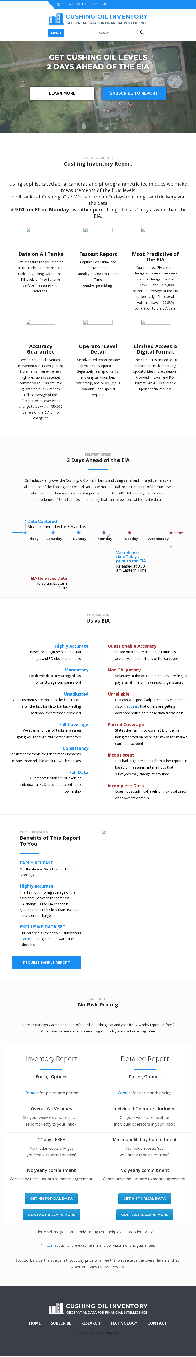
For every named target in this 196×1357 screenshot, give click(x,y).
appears (133, 706)
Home (35, 1323)
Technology (123, 1323)
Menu (56, 33)
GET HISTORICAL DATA (51, 1198)
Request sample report (46, 962)
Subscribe (61, 1323)
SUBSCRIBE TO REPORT (134, 93)
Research (90, 1323)
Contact (26, 938)
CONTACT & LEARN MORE (51, 1215)
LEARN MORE (62, 93)
